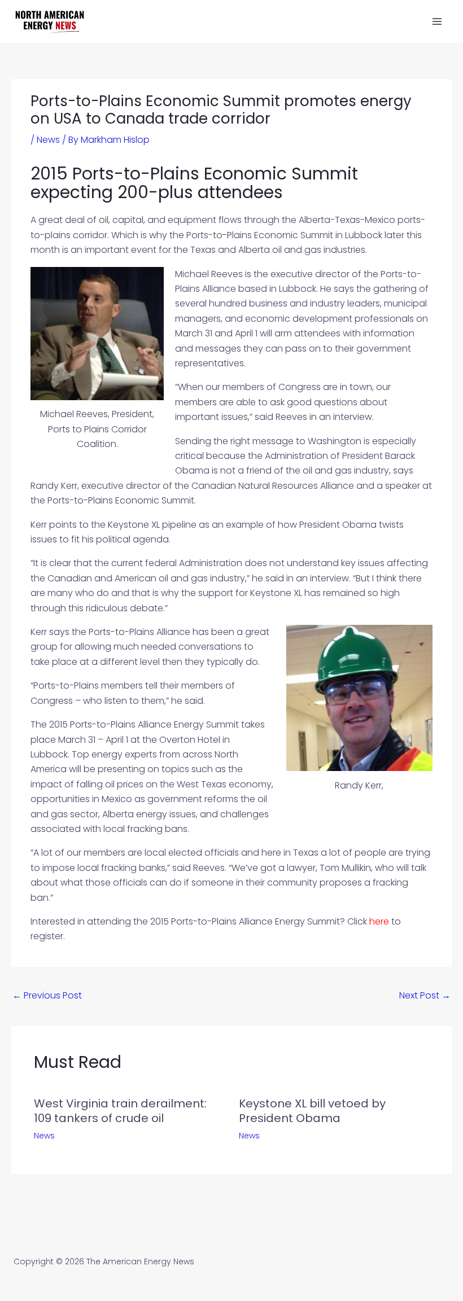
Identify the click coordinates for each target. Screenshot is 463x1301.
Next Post (425, 995)
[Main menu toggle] (437, 21)
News (48, 139)
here (379, 921)
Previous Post (47, 995)
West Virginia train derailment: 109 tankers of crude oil (120, 1111)
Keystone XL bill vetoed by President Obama (312, 1111)
